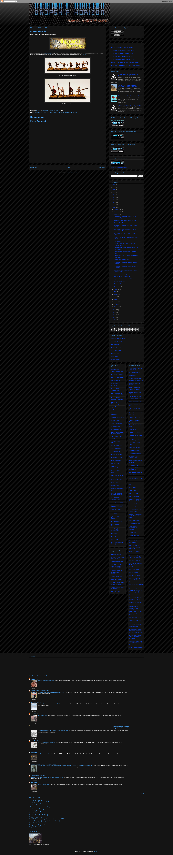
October (116, 214)
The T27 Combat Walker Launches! (46, 742)
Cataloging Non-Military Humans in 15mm (122, 59)
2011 (114, 314)
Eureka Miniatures (116, 429)
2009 (114, 319)
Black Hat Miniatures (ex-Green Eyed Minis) (117, 398)
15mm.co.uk (48, 53)
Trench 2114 (114, 539)
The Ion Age (114, 533)
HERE (84, 54)
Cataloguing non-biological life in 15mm (122, 53)
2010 (114, 317)
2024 (114, 190)
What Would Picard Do (135, 647)
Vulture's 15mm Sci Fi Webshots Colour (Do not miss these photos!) (135, 630)
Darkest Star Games (116, 426)
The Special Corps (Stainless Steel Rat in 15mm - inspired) (135, 590)
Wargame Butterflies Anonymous (46, 680)
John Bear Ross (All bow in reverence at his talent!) (135, 478)
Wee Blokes (34, 752)
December (117, 209)
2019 (114, 195)
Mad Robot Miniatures (117, 479)
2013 (114, 310)
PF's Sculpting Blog (134, 523)
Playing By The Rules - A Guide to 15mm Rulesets (125, 62)
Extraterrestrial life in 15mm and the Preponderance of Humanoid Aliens (128, 75)
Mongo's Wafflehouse (135, 503)
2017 (114, 199)
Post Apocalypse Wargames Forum (38, 825)
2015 (114, 204)
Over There (34, 782)
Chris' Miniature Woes (135, 401)
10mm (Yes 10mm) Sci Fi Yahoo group (39, 801)
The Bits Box (34, 679)
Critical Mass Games (116, 423)
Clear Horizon (133, 429)
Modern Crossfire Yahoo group (37, 823)
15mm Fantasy (38, 112)
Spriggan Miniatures (116, 521)
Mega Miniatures (115, 485)
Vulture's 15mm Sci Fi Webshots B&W (135, 625)
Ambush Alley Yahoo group (36, 811)
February (117, 304)
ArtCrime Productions (117, 377)
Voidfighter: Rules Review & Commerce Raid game (50, 703)
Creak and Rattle (118, 223)
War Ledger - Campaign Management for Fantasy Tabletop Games (47, 777)
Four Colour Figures (135, 453)
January (116, 306)
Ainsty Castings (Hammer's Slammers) (117, 370)
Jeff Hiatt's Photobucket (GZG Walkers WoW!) (135, 473)
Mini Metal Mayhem (134, 496)
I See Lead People (116, 350)
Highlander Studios (116, 448)
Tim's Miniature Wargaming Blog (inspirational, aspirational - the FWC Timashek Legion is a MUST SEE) (135, 610)
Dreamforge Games (134, 447)
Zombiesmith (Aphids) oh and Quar (117, 543)
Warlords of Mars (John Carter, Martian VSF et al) (135, 642)
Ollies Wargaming (134, 520)
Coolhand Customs (134, 432)
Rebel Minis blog (133, 538)
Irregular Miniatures (116, 454)
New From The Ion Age (120, 284)
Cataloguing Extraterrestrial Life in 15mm (122, 50)
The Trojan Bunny (134, 594)
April (115, 299)
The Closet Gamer (134, 569)
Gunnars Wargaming (116, 576)
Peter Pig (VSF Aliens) (117, 502)
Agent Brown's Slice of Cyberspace (135, 369)
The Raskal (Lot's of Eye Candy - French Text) (134, 580)
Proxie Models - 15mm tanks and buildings (117, 505)
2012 (114, 312)
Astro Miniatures (115, 380)
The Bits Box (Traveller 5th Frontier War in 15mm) (135, 565)
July (115, 292)
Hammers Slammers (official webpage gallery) (116, 572)
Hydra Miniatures (115, 451)
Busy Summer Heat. (43, 715)
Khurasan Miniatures (116, 457)
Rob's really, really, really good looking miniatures (134, 547)
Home (68, 167)
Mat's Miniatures (133, 493)
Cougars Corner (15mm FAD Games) (117, 587)
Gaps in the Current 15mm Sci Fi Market (129, 105)
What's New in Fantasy (120, 274)
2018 (114, 197)
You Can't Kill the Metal (43, 784)
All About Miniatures (134, 372)
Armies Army (132, 375)
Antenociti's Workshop (117, 374)
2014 (114, 207)
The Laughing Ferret (135, 575)
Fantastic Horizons (55, 112)
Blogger (95, 851)
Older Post (101, 167)
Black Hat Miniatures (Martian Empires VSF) (117, 394)
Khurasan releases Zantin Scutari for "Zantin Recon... (124, 244)
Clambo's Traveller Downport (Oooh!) (134, 421)
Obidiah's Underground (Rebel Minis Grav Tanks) (135, 515)
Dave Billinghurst (134, 440)
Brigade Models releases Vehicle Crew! (125, 279)
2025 (114, 187)
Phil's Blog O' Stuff (116, 554)
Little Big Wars (133, 490)
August (116, 289)
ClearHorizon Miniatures (114, 413)
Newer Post (34, 167)
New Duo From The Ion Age (122, 276)
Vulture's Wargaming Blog (38, 775)
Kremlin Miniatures (116, 460)
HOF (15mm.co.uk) (116, 445)
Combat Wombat (115, 420)
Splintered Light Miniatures (115, 517)
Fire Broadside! (115, 344)
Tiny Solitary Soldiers (135, 617)
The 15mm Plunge (134, 560)
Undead (75, 112)
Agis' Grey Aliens (115, 591)
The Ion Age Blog (134, 572)
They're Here (117, 241)
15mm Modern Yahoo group (36, 803)
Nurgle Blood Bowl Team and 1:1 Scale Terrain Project (51, 692)
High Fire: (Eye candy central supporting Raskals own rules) (117, 566)
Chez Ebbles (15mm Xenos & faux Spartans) (136, 397)
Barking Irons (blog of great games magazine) (136, 379)
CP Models (114, 410)
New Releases (68, 112)
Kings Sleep (132, 487)
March (116, 301)
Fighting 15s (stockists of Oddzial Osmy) (117, 432)
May (115, 297)
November (117, 211)
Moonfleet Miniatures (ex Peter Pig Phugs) (117, 493)
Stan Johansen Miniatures (115, 525)
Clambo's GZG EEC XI (135, 417)
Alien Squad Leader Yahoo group (37, 809)
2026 (114, 185)
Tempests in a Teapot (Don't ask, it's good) (135, 556)
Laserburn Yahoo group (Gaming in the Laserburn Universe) (44, 821)
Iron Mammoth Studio (117, 561)
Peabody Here (115, 353)
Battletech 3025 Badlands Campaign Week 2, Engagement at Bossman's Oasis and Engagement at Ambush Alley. (66, 765)
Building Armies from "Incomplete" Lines (129, 96)
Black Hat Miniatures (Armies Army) (116, 389)
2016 (114, 202)
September (117, 287)
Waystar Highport (115, 359)
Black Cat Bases (115, 386)
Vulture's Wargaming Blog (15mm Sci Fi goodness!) (135, 636)
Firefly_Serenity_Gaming (35, 817)
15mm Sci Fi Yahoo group (35, 805)
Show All (142, 793)
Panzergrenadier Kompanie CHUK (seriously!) (134, 527)
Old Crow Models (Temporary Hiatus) (116, 498)
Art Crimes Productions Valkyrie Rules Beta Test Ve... (126, 65)
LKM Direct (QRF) (116, 463)
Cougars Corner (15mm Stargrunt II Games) (117, 583)
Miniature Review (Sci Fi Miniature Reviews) (135, 500)
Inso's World (34, 714)
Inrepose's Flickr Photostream (133, 468)
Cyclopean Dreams (116, 579)
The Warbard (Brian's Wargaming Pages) (135, 598)
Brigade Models (115, 407)
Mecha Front (114, 482)
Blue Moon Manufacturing (115, 403)
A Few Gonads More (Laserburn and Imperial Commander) (44, 807)
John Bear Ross (35, 741)
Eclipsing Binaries (134, 450)
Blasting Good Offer (119, 281)
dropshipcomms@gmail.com (119, 167)
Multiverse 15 (133, 506)
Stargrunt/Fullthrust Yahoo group (37, 827)
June (115, 294)
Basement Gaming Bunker (118, 338)
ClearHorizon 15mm (116, 341)
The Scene (114, 536)
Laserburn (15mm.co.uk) (114, 467)
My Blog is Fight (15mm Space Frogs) (117, 558)
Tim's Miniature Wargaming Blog (40, 690)
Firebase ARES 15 (116, 347)
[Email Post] (62, 110)
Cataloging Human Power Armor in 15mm (122, 56)
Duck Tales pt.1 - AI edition (44, 754)
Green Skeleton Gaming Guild (133, 456)
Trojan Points (114, 356)
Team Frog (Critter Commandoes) (116, 529)
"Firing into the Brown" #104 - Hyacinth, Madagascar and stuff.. (53, 730)
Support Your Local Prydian (121, 259)
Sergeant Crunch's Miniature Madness (134, 552)
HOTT (62, 112)
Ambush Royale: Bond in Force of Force (122, 47)
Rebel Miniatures (115, 514)
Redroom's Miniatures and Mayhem (135, 541)
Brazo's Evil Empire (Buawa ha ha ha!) (134, 388)
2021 (114, 192)
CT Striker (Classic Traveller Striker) (38, 815)
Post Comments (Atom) (71, 172)
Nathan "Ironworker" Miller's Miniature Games (43, 764)
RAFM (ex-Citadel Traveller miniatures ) (117, 510)
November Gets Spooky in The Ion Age (125, 220)
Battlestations (114, 383)
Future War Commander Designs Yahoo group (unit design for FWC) (46, 819)
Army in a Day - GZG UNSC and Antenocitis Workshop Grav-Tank (127, 85)
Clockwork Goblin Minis (117, 417)
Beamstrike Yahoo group (35, 813)
